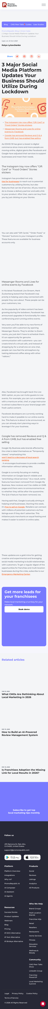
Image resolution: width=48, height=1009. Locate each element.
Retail (31, 923)
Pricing (7, 929)
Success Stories (10, 912)
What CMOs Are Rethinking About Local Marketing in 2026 (23, 696)
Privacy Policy (17, 993)
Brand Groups (35, 909)
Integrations (9, 875)
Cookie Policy (32, 993)
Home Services (35, 936)
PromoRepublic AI (12, 883)
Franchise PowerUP (33, 976)
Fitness (32, 940)
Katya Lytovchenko (11, 45)
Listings (32, 879)
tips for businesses (10, 181)
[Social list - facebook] (29, 839)
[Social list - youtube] (12, 839)
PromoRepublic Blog (10, 31)
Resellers (33, 927)
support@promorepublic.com (16, 850)
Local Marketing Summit (36, 982)
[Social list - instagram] (17, 839)
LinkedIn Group (35, 971)
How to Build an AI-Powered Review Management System (20, 733)
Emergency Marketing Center (16, 574)
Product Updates (11, 916)
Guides (28, 24)
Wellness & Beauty (33, 952)
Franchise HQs (35, 919)
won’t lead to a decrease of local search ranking (20, 458)
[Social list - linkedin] (6, 839)
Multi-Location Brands (35, 914)
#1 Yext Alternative (12, 937)
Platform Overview (12, 871)
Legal (7, 993)
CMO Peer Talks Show (35, 965)
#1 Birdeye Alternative (13, 941)
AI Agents (8, 896)
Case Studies (38, 24)
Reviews (32, 875)
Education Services (33, 945)
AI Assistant (9, 892)
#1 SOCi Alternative (12, 933)
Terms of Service (11, 998)
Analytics (33, 883)
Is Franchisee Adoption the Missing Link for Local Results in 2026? (23, 771)
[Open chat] (43, 1004)
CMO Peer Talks (17, 24)
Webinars (8, 921)
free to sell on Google (15, 507)
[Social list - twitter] (23, 839)
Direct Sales (25, 31)
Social (31, 871)
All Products (34, 888)
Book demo (24, 609)
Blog (6, 24)
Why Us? (8, 879)
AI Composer (9, 888)
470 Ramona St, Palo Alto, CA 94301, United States (15, 845)
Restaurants (34, 932)
